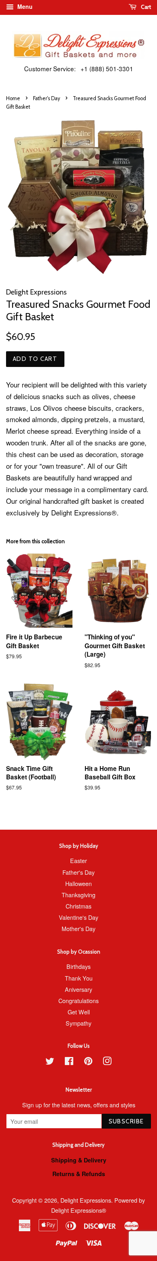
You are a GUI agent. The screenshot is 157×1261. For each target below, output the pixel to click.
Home (13, 98)
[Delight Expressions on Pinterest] (88, 1062)
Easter (78, 860)
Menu (24, 6)
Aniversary (78, 989)
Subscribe (127, 1121)
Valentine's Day (78, 917)
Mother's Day (78, 928)
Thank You (79, 978)
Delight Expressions (85, 1200)
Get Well (79, 1012)
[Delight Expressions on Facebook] (69, 1062)
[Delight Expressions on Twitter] (49, 1062)
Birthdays (78, 966)
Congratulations (78, 1000)
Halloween (78, 883)
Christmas (78, 906)
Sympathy (78, 1023)
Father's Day (46, 98)
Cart (145, 6)
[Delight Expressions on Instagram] (107, 1062)
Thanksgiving (78, 894)
